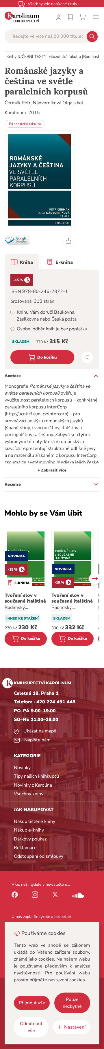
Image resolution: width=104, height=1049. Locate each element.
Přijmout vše (32, 1003)
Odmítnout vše (31, 1027)
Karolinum (15, 112)
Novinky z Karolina (33, 785)
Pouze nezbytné (72, 1003)
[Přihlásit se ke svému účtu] (58, 17)
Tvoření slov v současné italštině (25, 598)
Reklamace (25, 847)
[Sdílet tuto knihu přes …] (68, 241)
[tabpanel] (52, 319)
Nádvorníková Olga (52, 103)
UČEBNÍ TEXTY (32, 56)
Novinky (22, 767)
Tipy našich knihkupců (36, 776)
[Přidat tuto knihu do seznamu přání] (87, 357)
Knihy (11, 56)
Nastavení (75, 1027)
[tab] (22, 262)
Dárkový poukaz (30, 839)
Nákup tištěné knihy (34, 821)
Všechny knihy (28, 794)
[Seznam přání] (70, 17)
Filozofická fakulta (65, 56)
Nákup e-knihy (29, 830)
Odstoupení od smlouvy (38, 856)
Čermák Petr (18, 103)
